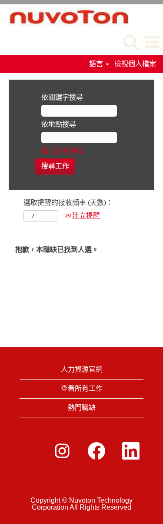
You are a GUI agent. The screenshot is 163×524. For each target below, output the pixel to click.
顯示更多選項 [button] (62, 151)
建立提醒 (85, 215)
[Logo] (65, 16)
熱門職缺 (82, 407)
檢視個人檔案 (135, 63)
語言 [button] (97, 63)
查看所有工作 (82, 388)
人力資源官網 (82, 369)
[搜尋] (130, 42)
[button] (152, 42)
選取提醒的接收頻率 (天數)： (68, 202)
